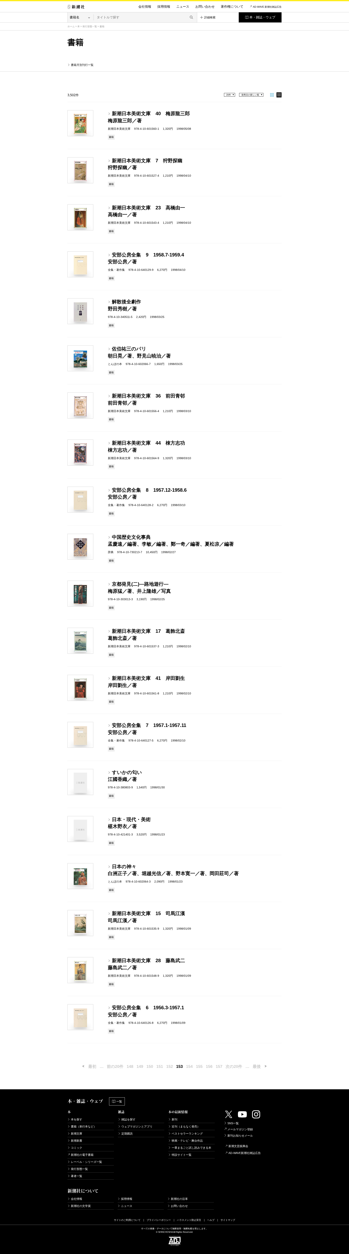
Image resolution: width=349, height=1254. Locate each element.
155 (199, 1066)
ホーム (71, 26)
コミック (76, 1147)
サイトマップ (228, 1220)
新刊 (174, 1119)
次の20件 (234, 1066)
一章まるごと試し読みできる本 (191, 1147)
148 (130, 1066)
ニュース (182, 6)
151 (159, 1066)
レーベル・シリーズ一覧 (86, 1161)
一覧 (119, 1101)
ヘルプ (210, 1220)
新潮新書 (76, 1140)
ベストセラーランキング (187, 1133)
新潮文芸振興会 (238, 1146)
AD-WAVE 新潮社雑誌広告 (267, 6)
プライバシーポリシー (159, 1220)
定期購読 (127, 1133)
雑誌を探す (128, 1119)
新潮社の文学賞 (81, 1206)
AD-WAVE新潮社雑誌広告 (244, 1153)
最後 (257, 1066)
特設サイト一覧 (181, 1154)
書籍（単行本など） (83, 1126)
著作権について (232, 6)
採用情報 (163, 6)
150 (149, 1066)
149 (140, 1066)
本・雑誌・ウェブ (262, 17)
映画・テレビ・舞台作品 (187, 1140)
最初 (92, 1066)
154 (189, 1066)
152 (169, 1066)
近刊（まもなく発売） (186, 1126)
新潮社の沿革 (179, 1198)
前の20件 (115, 1066)
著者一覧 (76, 1176)
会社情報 (144, 6)
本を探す (76, 1119)
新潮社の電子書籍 (82, 1154)
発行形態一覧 (89, 26)
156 (209, 1066)
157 (219, 1066)
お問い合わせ (205, 6)
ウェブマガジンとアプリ (136, 1126)
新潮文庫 (76, 1133)
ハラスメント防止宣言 (189, 1220)
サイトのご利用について (127, 1220)
